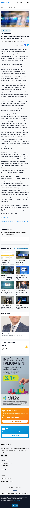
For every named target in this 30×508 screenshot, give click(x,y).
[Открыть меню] (27, 2)
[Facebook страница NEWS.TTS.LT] (5, 455)
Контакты (3, 473)
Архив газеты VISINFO (7, 481)
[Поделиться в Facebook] (25, 45)
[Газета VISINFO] (21, 2)
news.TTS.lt (4, 217)
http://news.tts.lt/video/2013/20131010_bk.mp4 (14, 221)
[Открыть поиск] (18, 2)
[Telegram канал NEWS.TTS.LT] (2, 455)
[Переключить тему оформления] (24, 2)
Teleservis (18, 487)
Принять (15, 505)
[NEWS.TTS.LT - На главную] (6, 2)
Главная (3, 7)
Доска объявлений (6, 478)
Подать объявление (15, 421)
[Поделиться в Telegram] (28, 45)
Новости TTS (11, 7)
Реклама (3, 475)
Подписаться (15, 435)
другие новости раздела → (21, 248)
